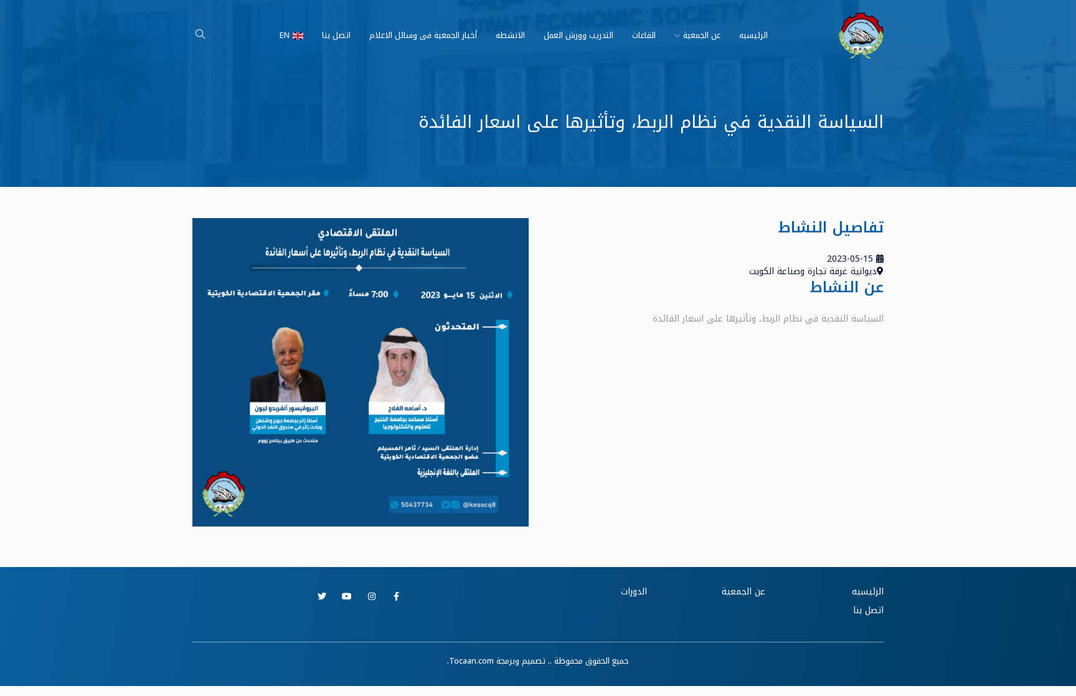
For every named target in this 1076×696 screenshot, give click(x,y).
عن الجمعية (701, 35)
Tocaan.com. (470, 661)
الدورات (634, 592)
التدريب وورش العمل (578, 35)
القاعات (644, 35)
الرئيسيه (753, 35)
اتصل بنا (336, 35)
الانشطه (510, 35)
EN (285, 35)
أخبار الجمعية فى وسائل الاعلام (423, 35)
